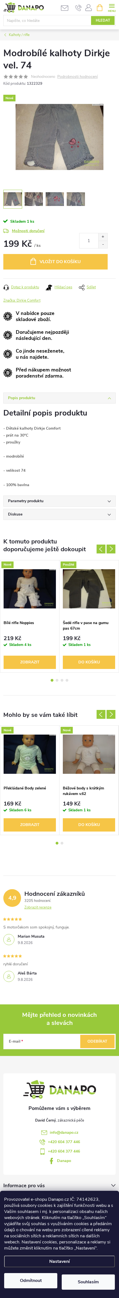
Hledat (103, 20)
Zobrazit (30, 662)
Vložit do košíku (60, 262)
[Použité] (89, 589)
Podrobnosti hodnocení (77, 77)
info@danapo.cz (64, 1132)
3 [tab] (62, 680)
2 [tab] (57, 680)
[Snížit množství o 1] (102, 244)
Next (111, 549)
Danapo (64, 1160)
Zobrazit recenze (37, 907)
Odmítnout (31, 1281)
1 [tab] (52, 680)
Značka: (21, 300)
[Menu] (111, 7)
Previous (101, 549)
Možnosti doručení (28, 231)
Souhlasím (88, 1282)
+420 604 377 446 (64, 1142)
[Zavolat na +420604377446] (78, 7)
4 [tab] (67, 680)
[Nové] (30, 589)
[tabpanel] (30, 616)
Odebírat (97, 1041)
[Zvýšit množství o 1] (102, 237)
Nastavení (59, 1261)
